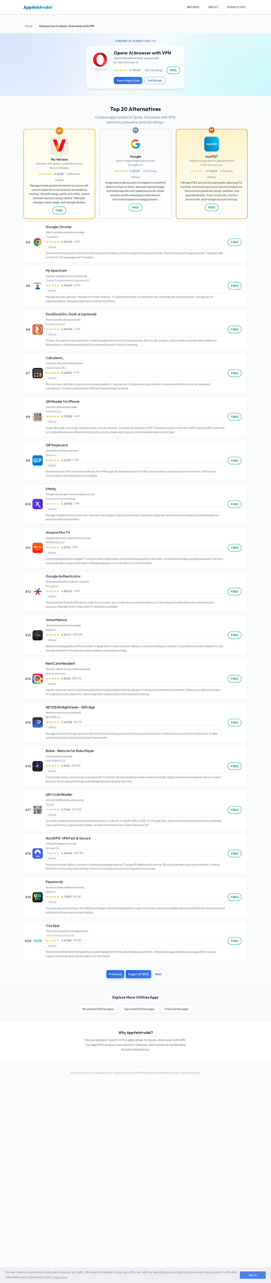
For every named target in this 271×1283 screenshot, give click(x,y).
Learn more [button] (60, 1277)
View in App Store (128, 80)
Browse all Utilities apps (98, 1009)
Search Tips (236, 7)
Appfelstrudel (37, 7)
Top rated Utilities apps (139, 1009)
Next (158, 974)
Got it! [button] (253, 1275)
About (213, 7)
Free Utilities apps (176, 1009)
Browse (193, 7)
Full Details (155, 80)
